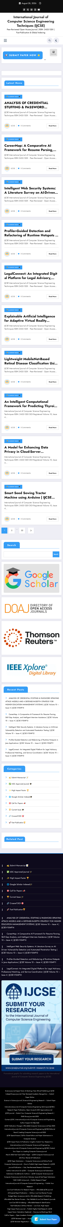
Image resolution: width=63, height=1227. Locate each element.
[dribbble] (31, 9)
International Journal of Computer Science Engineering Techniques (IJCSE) (30, 21)
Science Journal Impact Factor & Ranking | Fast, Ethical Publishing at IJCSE (29, 1091)
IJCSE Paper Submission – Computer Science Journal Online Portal (30, 1161)
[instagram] (35, 9)
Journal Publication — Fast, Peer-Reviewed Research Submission (30, 1167)
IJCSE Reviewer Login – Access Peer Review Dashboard (29, 1218)
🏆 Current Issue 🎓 (13, 96)
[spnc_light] (56, 40)
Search (11, 545)
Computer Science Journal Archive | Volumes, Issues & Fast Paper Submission (29, 1177)
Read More (52, 126)
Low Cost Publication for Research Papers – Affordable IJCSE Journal (30, 1190)
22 (22, 530)
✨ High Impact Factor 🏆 (19, 790)
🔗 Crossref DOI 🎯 (16, 816)
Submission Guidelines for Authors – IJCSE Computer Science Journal (29, 1174)
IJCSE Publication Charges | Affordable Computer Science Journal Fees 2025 (30, 1126)
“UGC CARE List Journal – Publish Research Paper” (30, 1180)
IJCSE (13, 126)
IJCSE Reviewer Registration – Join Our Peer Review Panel (30, 1222)
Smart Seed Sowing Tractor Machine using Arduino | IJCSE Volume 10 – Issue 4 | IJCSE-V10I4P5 (28, 495)
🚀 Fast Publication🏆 (17, 822)
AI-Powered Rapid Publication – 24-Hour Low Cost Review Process (30, 1193)
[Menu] (5, 40)
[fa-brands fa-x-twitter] (28, 9)
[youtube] (39, 9)
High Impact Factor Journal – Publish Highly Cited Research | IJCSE (29, 1209)
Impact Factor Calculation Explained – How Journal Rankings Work (30, 1212)
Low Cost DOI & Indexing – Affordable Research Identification (29, 1202)
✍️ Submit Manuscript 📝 (18, 777)
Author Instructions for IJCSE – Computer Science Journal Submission (29, 1171)
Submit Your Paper (48, 1219)
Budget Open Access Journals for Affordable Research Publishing (29, 1196)
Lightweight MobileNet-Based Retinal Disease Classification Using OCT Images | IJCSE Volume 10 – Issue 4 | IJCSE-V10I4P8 (31, 361)
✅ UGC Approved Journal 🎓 (20, 784)
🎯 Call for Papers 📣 (17, 803)
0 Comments (26, 126)
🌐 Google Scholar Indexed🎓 (20, 797)
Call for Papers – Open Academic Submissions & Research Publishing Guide (30, 1215)
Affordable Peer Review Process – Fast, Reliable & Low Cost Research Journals (29, 1199)
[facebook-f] (24, 9)
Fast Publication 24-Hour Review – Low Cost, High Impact (30, 1206)
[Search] (50, 40)
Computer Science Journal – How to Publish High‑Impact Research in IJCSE (30, 1164)
